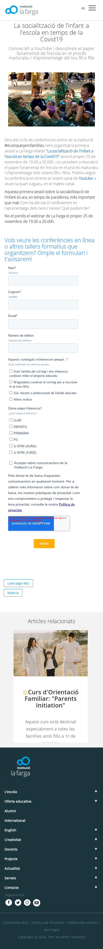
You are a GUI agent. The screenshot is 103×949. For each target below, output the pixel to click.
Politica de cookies (82, 922)
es (83, 8)
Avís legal (51, 929)
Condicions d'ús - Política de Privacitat (33, 922)
